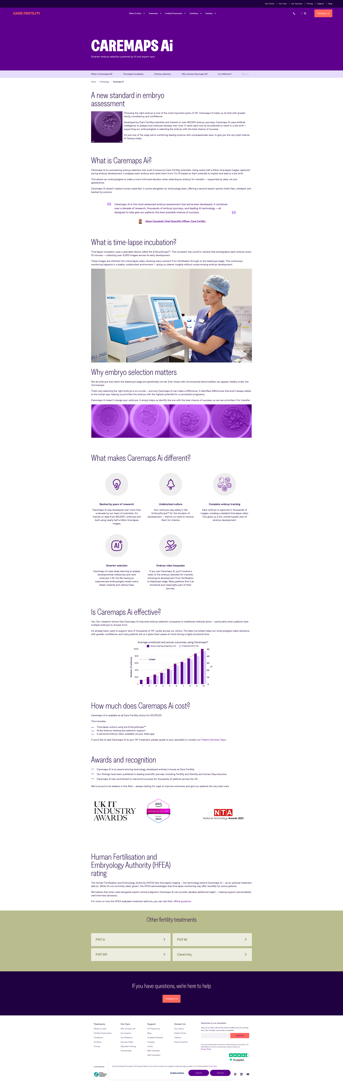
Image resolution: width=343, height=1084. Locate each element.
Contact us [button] (323, 13)
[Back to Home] (27, 13)
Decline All (220, 1073)
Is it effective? (224, 74)
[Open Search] (305, 13)
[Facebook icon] (235, 1074)
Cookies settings (177, 1073)
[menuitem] (269, 4)
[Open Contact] (294, 13)
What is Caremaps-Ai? (101, 74)
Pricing (245, 74)
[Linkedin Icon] (241, 1074)
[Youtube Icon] (247, 1074)
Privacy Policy (213, 1066)
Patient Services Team (214, 739)
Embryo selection (162, 74)
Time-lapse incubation (133, 74)
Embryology (104, 82)
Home (93, 82)
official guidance (182, 901)
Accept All (199, 1073)
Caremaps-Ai (118, 82)
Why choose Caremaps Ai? (194, 74)
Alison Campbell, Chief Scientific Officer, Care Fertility (175, 221)
